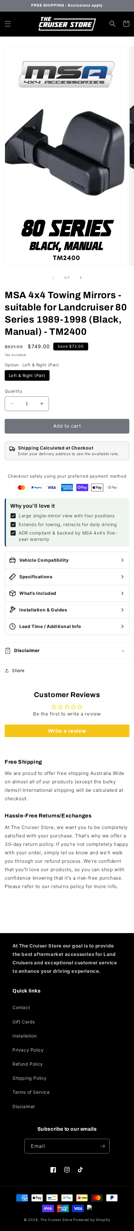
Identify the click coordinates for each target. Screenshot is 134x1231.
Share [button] (18, 670)
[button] (8, 24)
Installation (24, 1035)
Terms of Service (31, 1092)
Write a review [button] (67, 731)
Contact (21, 1007)
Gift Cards (23, 1021)
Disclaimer (23, 1106)
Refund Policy (27, 1064)
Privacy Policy (28, 1050)
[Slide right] (81, 277)
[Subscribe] (102, 1146)
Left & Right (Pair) (27, 375)
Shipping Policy (29, 1078)
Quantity (13, 391)
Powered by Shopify (91, 1220)
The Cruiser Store (56, 1220)
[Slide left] (53, 277)
